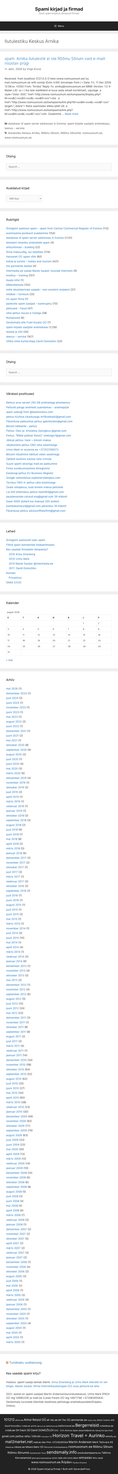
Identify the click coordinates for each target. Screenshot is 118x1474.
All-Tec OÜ (64, 1420)
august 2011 (13, 1036)
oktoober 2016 (15, 886)
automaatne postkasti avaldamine (27, 233)
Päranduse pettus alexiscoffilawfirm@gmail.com (35, 510)
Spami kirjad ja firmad (59, 9)
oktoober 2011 (15, 1027)
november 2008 (16, 1177)
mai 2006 (12, 1285)
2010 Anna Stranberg (22, 554)
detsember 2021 (16, 731)
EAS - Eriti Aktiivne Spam (66, 1430)
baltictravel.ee (66, 1425)
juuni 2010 (12, 1088)
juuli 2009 (12, 1139)
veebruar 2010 (15, 1107)
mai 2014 (12, 942)
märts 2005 (13, 1342)
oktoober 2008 (15, 1182)
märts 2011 (13, 1045)
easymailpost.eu (87, 1430)
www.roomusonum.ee (18, 137)
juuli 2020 (12, 759)
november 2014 (16, 928)
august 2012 (13, 998)
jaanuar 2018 (14, 853)
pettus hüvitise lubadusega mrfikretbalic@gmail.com (38, 416)
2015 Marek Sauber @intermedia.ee (31, 563)
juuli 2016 (12, 895)
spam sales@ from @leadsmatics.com (29, 412)
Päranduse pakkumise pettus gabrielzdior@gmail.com (39, 421)
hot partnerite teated (19, 266)
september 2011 (16, 1031)
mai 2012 (11, 1013)
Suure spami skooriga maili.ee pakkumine (31, 463)
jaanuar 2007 (14, 1257)
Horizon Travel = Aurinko (79, 1435)
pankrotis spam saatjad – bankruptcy (29, 303)
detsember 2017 (16, 857)
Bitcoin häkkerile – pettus (21, 426)
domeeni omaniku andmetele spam (28, 242)
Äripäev (66, 1462)
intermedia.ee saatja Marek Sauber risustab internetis (39, 270)
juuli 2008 (12, 1196)
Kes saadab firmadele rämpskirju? (27, 549)
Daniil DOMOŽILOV (42, 1430)
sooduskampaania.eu (89, 1452)
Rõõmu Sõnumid (71, 133)
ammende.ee (79, 1419)
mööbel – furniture (17, 294)
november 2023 (16, 707)
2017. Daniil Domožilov (22, 568)
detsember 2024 (16, 693)
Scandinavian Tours (38, 1453)
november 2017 (15, 862)
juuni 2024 (12, 702)
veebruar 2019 (15, 806)
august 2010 (14, 1078)
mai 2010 (12, 1092)
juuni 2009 (12, 1144)
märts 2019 (13, 801)
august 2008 (14, 1191)
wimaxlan (85, 1458)
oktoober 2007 (15, 1238)
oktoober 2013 (15, 975)
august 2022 (14, 721)
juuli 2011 (12, 1041)
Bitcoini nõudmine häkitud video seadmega (32, 454)
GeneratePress (82, 1469)
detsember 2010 (16, 1060)
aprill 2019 (12, 796)
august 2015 (13, 904)
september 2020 (16, 749)
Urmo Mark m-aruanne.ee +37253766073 (32, 449)
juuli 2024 (12, 698)
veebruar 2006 (15, 1299)
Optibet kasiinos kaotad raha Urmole (28, 459)
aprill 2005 (12, 1337)
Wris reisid (98, 1458)
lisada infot (13, 280)
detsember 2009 (16, 1116)
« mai (9, 660)
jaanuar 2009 (14, 1168)
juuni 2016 (12, 900)
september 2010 (16, 1074)
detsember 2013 (16, 966)
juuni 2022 (12, 726)
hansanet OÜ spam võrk (21, 256)
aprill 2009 (12, 1154)
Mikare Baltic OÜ (34, 1447)
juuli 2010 (12, 1083)
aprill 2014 (12, 947)
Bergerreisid (87, 1425)
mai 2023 (12, 716)
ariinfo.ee (35, 1426)
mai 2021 (11, 740)
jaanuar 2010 (14, 1111)
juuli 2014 (12, 933)
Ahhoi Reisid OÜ (35, 1420)
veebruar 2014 (15, 956)
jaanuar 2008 (14, 1224)
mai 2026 (12, 688)
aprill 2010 (12, 1097)
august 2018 (13, 825)
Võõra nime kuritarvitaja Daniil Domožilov (31, 341)
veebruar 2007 (15, 1252)
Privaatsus (15, 577)
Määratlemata (14, 284)
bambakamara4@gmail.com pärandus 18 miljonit (36, 506)
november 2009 (16, 1121)
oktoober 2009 (15, 1125)
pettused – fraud (16, 308)
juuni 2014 (12, 937)
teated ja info (14, 331)
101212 (9, 1420)
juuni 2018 (12, 834)
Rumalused (13, 317)
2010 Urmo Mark (19, 558)
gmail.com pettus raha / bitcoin (21, 1436)
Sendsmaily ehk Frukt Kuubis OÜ (26, 322)
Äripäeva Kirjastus (80, 1463)
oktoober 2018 (15, 815)
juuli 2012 (12, 1003)
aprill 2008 (12, 1210)
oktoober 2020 (15, 745)
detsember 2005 (16, 1309)
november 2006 (16, 1266)
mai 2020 (12, 768)
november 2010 (16, 1064)
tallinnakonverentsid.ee (41, 1458)
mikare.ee (9, 1447)
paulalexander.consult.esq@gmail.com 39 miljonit (36, 496)
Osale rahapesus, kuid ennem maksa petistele (34, 487)
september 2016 (16, 890)
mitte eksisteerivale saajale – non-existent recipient (38, 289)
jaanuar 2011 (14, 1055)
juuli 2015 (12, 909)
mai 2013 (12, 980)
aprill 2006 (12, 1290)
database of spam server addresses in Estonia (37, 123)
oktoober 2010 (15, 1069)
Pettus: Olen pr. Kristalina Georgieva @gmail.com (36, 430)
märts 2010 (13, 1102)
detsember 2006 (16, 1262)
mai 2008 (12, 1205)
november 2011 (15, 1022)
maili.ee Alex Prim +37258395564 (50, 1442)
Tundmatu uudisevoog (25, 1362)
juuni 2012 (12, 1008)
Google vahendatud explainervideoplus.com (33, 477)
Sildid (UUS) (13, 582)
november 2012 (15, 989)
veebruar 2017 (15, 881)
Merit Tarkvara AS (102, 1442)
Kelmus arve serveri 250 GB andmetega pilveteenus (38, 402)
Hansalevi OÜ (46, 1437)
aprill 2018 (12, 843)
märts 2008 (13, 1215)
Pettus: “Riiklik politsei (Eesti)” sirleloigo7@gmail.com (38, 435)
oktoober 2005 (15, 1318)
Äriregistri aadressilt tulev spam (25, 540)
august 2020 (14, 754)
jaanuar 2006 (14, 1304)
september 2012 (16, 994)
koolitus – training (17, 275)
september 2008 (16, 1186)
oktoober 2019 (15, 787)
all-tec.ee (52, 1419)
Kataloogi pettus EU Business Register (29, 473)
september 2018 (16, 820)
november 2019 (16, 782)
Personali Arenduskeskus (56, 1447)
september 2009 (16, 1130)
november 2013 (16, 970)
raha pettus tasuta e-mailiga (23, 313)
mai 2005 (12, 1332)
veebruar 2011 (15, 1050)
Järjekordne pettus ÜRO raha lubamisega (31, 444)
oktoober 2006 (15, 1271)
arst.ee (42, 1426)
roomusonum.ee (92, 133)
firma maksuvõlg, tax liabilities (24, 252)
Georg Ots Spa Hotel (104, 1430)
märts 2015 (13, 923)
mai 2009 (12, 1149)
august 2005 (14, 1327)
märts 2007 (13, 1248)
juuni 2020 (12, 763)
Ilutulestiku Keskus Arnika (23, 133)
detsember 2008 (16, 1172)
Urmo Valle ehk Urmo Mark (65, 1458)
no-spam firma (15, 299)
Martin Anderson (80, 1442)
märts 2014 (13, 951)
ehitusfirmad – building (20, 247)
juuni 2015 (12, 914)
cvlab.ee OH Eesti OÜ (17, 1430)
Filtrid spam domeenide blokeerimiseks (30, 544)
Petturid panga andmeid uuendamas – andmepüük (37, 407)
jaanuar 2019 (14, 810)
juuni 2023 (12, 712)
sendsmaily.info (62, 1452)
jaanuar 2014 (14, 961)
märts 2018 (13, 848)
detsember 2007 (16, 1229)
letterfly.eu (110, 1436)
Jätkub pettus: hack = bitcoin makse (28, 440)
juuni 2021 (12, 735)
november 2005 (16, 1313)
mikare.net (19, 1447)
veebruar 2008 (15, 1219)
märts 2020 (13, 773)
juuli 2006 (12, 1280)
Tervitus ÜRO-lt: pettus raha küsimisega (30, 482)
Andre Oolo (92, 1420)
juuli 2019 (12, 792)
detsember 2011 (16, 1017)
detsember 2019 (16, 778)
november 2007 (16, 1233)
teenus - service (15, 128)
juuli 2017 (12, 872)
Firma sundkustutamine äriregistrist (28, 468)
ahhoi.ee (19, 1420)
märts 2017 (13, 876)
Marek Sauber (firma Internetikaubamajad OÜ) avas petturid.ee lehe (57, 1386)
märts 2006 (13, 1295)
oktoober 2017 (15, 867)
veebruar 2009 (15, 1163)
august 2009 (14, 1135)
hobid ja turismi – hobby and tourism (28, 261)
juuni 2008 (12, 1201)
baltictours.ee (52, 1426)
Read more (71, 113)
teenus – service (16, 336)
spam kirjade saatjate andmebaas (88, 123)
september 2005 (16, 1323)
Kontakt (11, 573)
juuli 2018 (12, 829)
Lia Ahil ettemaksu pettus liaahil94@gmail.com (35, 491)
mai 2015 (11, 919)
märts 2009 (13, 1158)
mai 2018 (11, 839)
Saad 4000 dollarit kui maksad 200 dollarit (32, 501)
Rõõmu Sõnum (50, 133)
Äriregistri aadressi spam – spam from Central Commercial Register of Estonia (54, 228)
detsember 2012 (16, 984)
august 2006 (14, 1276)
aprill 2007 (12, 1243)
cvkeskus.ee (106, 1425)
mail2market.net (19, 1441)
